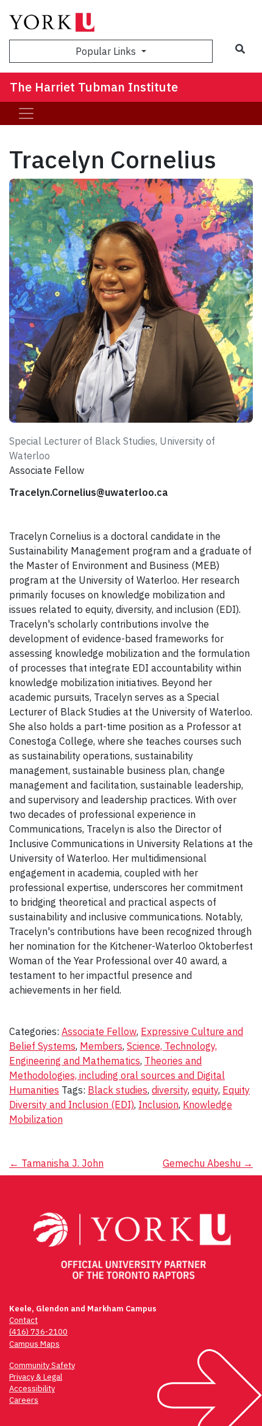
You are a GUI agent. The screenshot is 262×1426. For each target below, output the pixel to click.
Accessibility (32, 1388)
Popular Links (107, 51)
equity (205, 1090)
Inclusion (158, 1104)
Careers (23, 1400)
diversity (170, 1090)
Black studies (117, 1090)
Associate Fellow (99, 1031)
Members (101, 1046)
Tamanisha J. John (56, 1163)
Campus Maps (34, 1344)
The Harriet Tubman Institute (94, 87)
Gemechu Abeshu (208, 1163)
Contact (23, 1320)
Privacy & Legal (35, 1377)
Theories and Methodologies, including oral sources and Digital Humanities (117, 1075)
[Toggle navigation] (26, 113)
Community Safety (42, 1365)
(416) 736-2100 (38, 1332)
